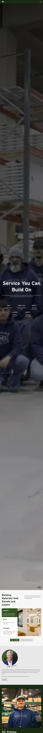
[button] (20, 726)
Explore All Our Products (26, 640)
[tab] (10, 612)
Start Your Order (14, 640)
